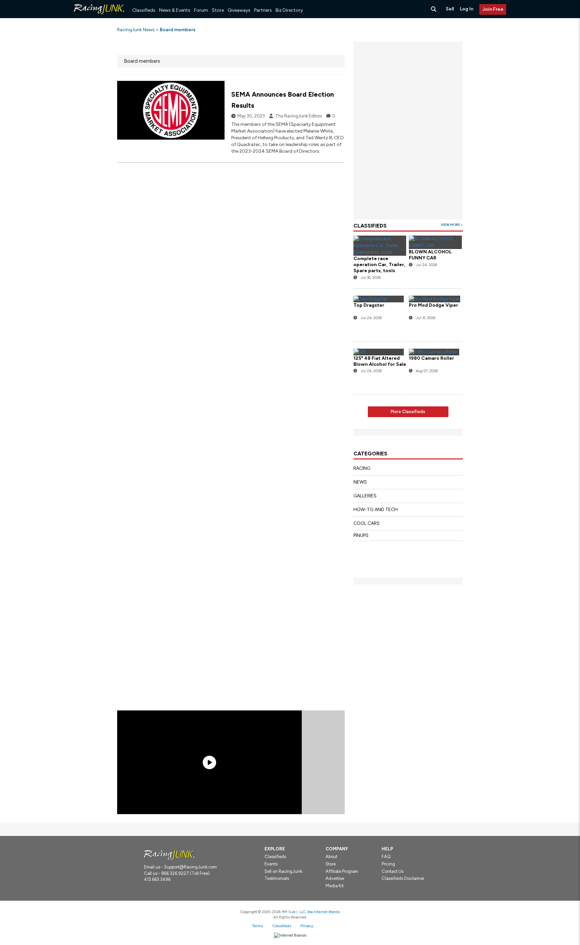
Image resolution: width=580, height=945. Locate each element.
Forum (201, 10)
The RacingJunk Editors (298, 115)
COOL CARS (366, 523)
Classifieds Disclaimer (403, 878)
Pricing (388, 863)
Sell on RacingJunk (283, 871)
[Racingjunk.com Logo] (169, 854)
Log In (466, 9)
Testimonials (276, 878)
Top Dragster (368, 305)
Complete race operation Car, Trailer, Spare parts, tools (379, 264)
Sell (450, 9)
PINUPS (361, 535)
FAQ (386, 856)
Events (271, 863)
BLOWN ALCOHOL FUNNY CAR (430, 255)
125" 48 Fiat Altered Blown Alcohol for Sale (379, 361)
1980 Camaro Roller (431, 358)
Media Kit (335, 885)
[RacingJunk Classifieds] (99, 16)
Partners (263, 10)
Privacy (306, 926)
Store (218, 10)
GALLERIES (365, 496)
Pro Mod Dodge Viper (433, 305)
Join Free (492, 9)
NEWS (360, 482)
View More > (452, 225)
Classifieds (143, 10)
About (331, 856)
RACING (361, 468)
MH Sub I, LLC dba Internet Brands (311, 911)
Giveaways (239, 10)
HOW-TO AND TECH (375, 509)
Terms (257, 926)
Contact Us (392, 871)
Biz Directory (289, 10)
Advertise (335, 878)
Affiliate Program (342, 871)
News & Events (174, 10)
